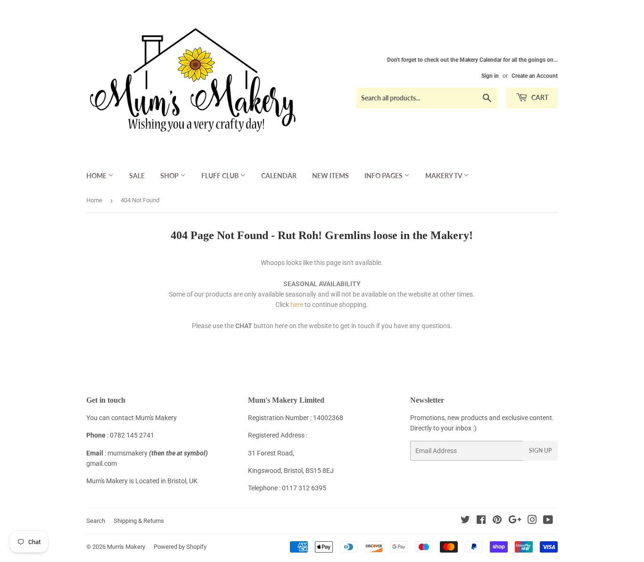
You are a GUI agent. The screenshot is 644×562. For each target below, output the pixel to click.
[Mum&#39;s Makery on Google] (514, 521)
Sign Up (540, 450)
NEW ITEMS (330, 176)
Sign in (490, 76)
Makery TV (444, 176)
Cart (539, 97)
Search (95, 520)
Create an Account (535, 76)
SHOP (170, 176)
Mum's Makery (126, 546)
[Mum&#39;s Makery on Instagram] (532, 521)
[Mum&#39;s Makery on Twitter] (465, 521)
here (296, 304)
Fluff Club (220, 176)
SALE (137, 176)
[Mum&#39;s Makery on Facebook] (481, 521)
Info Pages (384, 176)
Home (97, 176)
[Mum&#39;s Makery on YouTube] (548, 521)
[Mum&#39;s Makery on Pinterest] (497, 521)
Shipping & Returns (139, 520)
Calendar (279, 176)
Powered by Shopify (180, 546)
